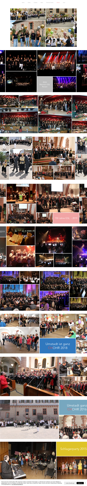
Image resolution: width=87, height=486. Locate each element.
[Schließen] (85, 483)
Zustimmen (80, 483)
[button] (64, 2)
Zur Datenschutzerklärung (17, 484)
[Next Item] (74, 27)
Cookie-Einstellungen (70, 483)
